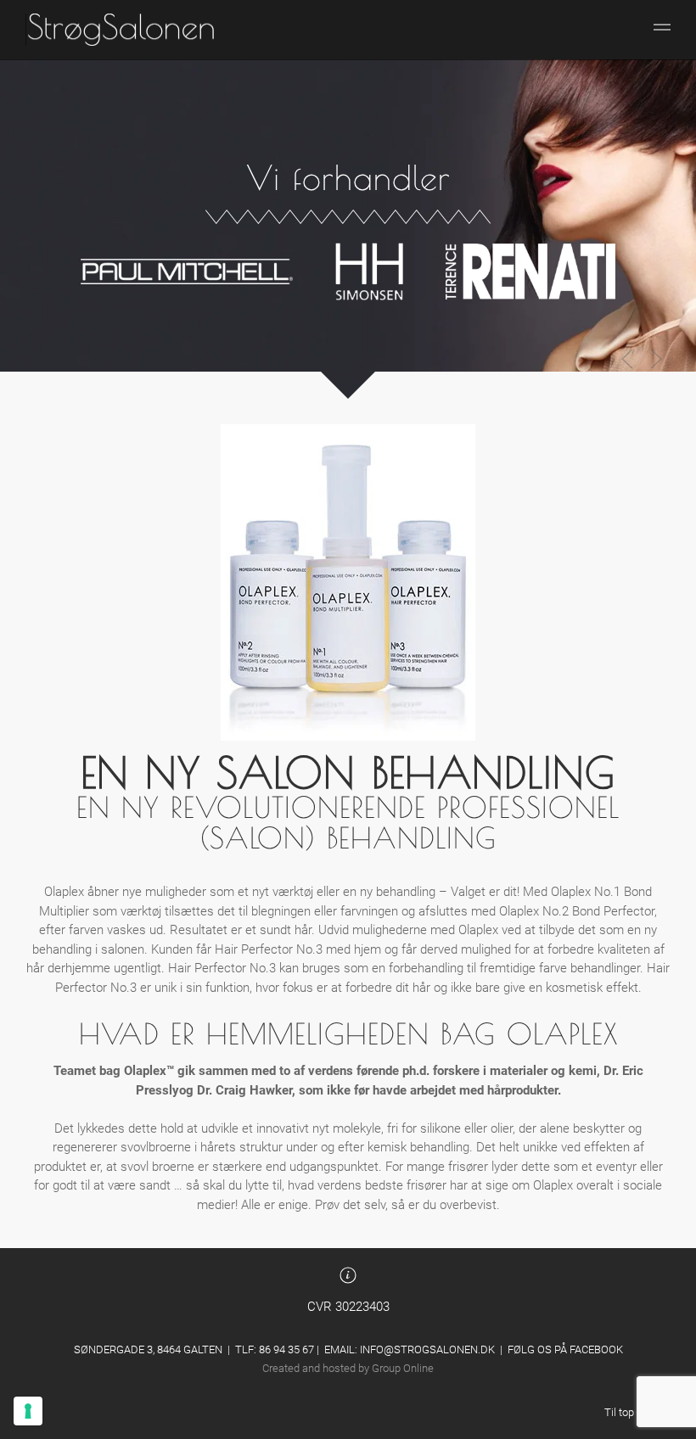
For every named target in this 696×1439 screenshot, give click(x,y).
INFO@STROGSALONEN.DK (427, 1349)
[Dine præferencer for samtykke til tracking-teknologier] (28, 1411)
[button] (662, 29)
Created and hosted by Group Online (348, 1368)
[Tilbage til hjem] (120, 29)
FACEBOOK (596, 1349)
